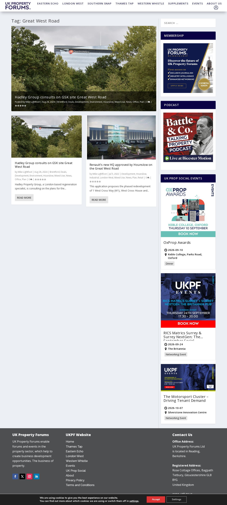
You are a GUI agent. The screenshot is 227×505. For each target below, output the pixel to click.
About (70, 475)
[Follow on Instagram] (29, 476)
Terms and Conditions (80, 485)
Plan (142, 101)
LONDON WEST (73, 3)
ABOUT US (214, 3)
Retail (140, 177)
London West (106, 177)
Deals (71, 101)
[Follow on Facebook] (15, 476)
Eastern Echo (74, 451)
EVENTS (197, 3)
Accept (156, 499)
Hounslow (108, 101)
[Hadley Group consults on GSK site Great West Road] (46, 136)
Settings (176, 499)
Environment (96, 101)
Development (82, 101)
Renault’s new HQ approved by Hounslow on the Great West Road (121, 166)
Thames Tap (74, 446)
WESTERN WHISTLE (151, 3)
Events (70, 465)
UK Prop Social (76, 470)
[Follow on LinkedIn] (36, 476)
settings (134, 501)
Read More (24, 197)
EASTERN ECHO (48, 3)
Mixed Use (120, 101)
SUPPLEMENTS (178, 3)
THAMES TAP (124, 3)
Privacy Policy (75, 480)
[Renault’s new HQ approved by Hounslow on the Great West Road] (121, 137)
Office (136, 101)
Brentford (62, 101)
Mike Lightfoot (33, 101)
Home (70, 441)
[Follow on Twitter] (22, 476)
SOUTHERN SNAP (100, 3)
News (129, 101)
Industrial (94, 177)
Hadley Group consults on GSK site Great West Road (60, 97)
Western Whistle (77, 461)
